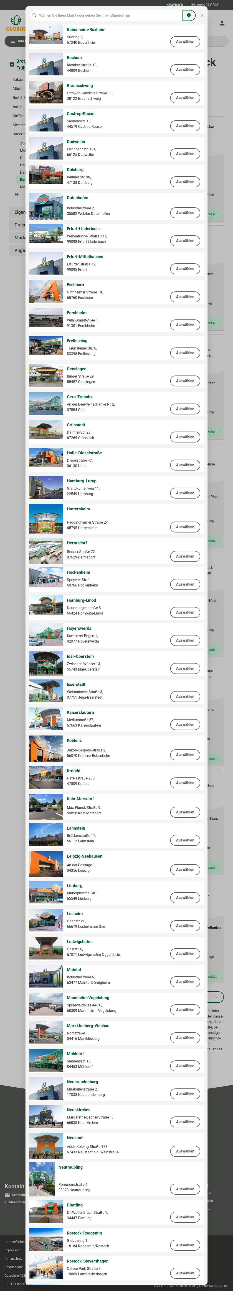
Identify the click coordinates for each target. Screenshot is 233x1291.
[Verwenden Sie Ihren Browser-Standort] (189, 15)
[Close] (202, 15)
